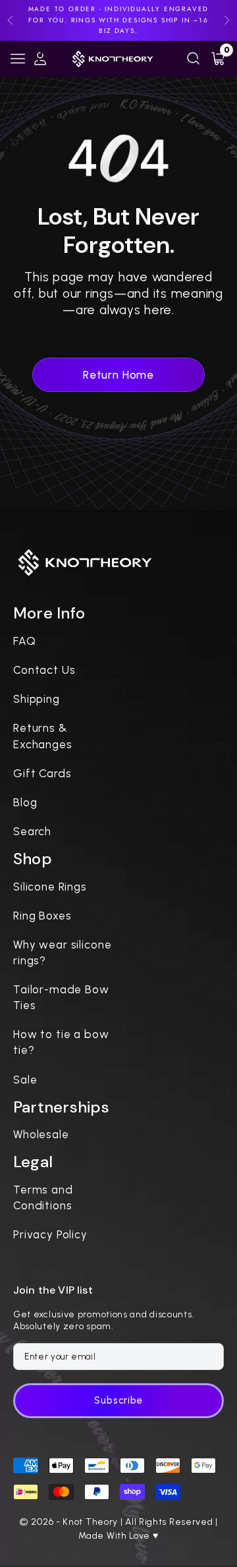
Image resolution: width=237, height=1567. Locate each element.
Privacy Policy (50, 1234)
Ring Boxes (42, 915)
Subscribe (118, 1400)
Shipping (36, 698)
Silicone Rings (50, 886)
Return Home (118, 374)
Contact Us (44, 669)
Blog (25, 802)
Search (32, 831)
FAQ (24, 640)
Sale (25, 1079)
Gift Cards (42, 773)
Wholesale (41, 1134)
